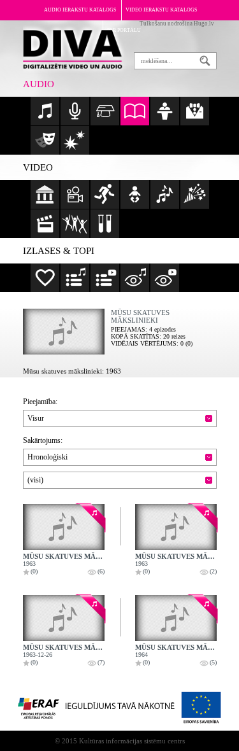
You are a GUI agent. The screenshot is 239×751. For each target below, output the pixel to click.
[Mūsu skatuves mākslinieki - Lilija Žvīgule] (64, 618)
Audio (38, 84)
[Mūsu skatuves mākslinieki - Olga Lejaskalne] (176, 618)
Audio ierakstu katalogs (80, 10)
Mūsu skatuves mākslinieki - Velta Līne (101, 556)
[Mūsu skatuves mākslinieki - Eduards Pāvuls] (176, 527)
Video (38, 167)
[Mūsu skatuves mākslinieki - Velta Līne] (64, 527)
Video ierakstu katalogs (161, 10)
